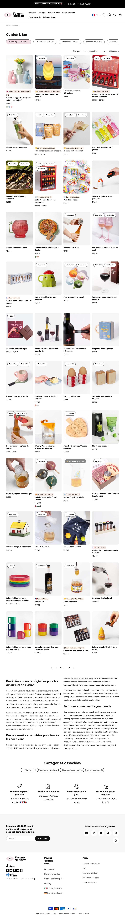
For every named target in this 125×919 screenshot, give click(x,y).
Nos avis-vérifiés (90, 873)
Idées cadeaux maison (72, 770)
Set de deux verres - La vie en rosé (105, 249)
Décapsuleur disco (71, 248)
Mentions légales (83, 913)
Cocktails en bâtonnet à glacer (102, 148)
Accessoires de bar (94, 42)
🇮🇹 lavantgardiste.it (53, 888)
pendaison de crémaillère (82, 678)
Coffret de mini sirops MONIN (75, 651)
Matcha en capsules (100, 446)
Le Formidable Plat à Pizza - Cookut (47, 249)
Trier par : (77, 51)
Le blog (47, 883)
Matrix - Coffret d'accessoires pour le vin (47, 350)
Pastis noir (39, 602)
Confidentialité (64, 913)
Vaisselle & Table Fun (45, 42)
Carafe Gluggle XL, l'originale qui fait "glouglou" (18, 99)
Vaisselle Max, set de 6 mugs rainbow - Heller (18, 648)
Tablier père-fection (72, 547)
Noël (51, 748)
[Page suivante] (73, 667)
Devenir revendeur (52, 874)
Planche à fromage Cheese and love (75, 447)
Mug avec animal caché (73, 297)
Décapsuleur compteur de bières (17, 447)
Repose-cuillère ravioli (73, 151)
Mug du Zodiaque (70, 200)
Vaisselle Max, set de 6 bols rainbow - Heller (46, 648)
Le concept (49, 869)
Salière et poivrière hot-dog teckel (104, 648)
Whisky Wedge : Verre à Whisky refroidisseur (45, 447)
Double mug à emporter (16, 147)
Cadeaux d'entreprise (54, 879)
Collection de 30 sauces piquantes (45, 201)
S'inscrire (42, 839)
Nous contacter (90, 882)
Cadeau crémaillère (47, 770)
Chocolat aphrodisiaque (16, 349)
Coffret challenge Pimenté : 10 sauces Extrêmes (105, 95)
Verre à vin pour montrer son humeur (104, 298)
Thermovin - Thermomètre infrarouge (74, 350)
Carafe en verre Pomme (16, 248)
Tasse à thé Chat (42, 547)
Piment (28, 770)
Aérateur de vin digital (102, 598)
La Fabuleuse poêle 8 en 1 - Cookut (46, 498)
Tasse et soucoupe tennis (17, 396)
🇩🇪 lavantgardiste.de (53, 893)
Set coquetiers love (71, 396)
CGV (73, 913)
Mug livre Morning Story (102, 349)
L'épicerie (113, 42)
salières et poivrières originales (80, 735)
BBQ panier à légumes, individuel (16, 197)
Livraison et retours (91, 863)
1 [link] (51, 667)
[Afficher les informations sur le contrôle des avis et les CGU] (35, 879)
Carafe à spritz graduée (73, 497)
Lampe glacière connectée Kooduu (46, 95)
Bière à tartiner (70, 602)
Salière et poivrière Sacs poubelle (102, 197)
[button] (54, 12)
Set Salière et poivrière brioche (102, 397)
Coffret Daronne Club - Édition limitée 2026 (105, 495)
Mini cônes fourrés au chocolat (48, 151)
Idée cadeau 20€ (95, 770)
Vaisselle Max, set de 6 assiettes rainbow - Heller (17, 599)
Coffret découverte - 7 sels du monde (19, 302)
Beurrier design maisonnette (18, 547)
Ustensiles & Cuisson (70, 42)
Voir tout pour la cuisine (19, 42)
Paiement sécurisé (91, 878)
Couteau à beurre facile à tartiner (46, 397)
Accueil (8, 25)
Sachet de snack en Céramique (71, 92)
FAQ (84, 868)
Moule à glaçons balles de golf (19, 494)
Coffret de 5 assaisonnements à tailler (105, 551)
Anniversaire (43, 748)
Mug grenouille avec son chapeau (45, 298)
